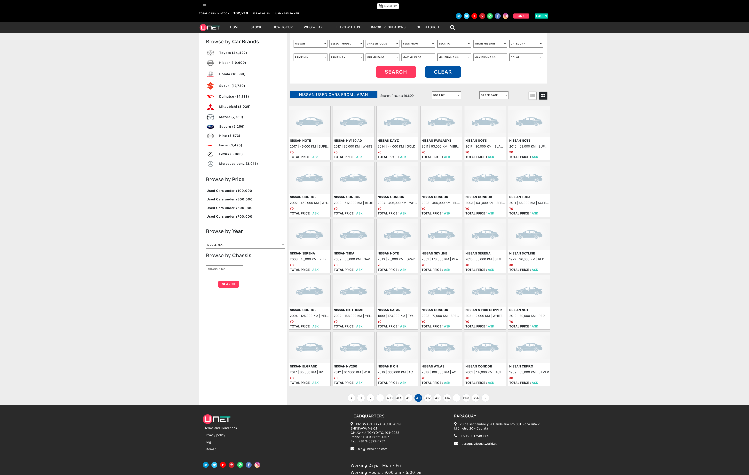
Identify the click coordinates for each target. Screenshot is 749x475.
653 (466, 398)
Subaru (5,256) (231, 126)
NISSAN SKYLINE (434, 253)
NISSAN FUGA (520, 197)
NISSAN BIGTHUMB (348, 310)
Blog (207, 442)
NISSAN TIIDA (344, 253)
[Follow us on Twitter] (466, 16)
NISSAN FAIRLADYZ (437, 140)
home (235, 27)
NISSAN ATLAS (433, 366)
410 (409, 398)
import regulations (388, 27)
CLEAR (443, 72)
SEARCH (396, 72)
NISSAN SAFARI (389, 310)
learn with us (348, 27)
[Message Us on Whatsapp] (240, 464)
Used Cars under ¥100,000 (229, 191)
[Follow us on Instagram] (505, 16)
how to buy (283, 27)
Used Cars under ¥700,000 (229, 216)
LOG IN (541, 16)
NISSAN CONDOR (303, 197)
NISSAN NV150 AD (348, 140)
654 (476, 398)
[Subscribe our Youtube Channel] (474, 16)
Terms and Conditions (220, 428)
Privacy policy (214, 435)
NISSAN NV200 (345, 366)
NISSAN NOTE (300, 140)
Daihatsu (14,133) (233, 96)
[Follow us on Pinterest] (482, 16)
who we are (314, 27)
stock (256, 27)
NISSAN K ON (388, 366)
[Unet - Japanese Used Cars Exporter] (209, 28)
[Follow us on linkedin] (459, 16)
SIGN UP (521, 16)
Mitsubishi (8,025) (234, 107)
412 (428, 398)
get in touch (428, 27)
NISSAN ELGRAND (304, 366)
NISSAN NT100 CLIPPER (483, 310)
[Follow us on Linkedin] (206, 464)
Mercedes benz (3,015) (238, 163)
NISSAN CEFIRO (521, 366)
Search (228, 284)
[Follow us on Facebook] (498, 16)
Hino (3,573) (229, 136)
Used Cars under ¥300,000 (230, 199)
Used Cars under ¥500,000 (230, 208)
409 (399, 398)
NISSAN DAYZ (388, 140)
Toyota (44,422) (232, 53)
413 (437, 398)
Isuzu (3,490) (230, 145)
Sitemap (210, 449)
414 (447, 398)
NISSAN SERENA (302, 253)
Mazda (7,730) (230, 117)
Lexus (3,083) (230, 154)
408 (390, 398)
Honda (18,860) (232, 74)
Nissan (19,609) (232, 63)
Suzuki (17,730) (231, 86)
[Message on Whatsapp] (490, 16)
